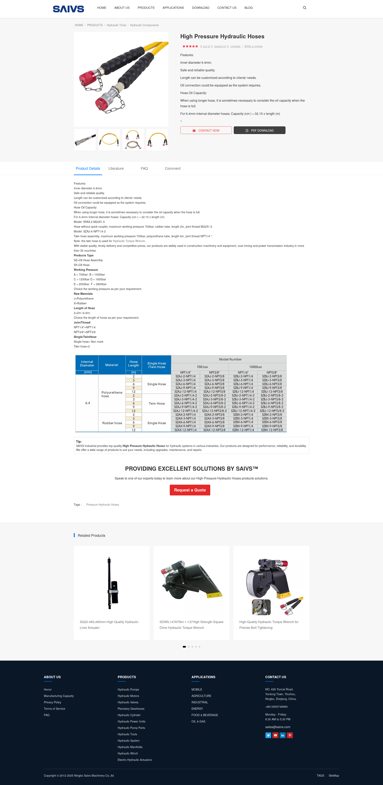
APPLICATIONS (173, 7)
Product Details (88, 168)
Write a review (254, 46)
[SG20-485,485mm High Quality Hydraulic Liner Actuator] (112, 584)
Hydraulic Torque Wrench (129, 241)
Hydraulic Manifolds (130, 747)
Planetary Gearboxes (131, 709)
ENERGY (197, 709)
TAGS (320, 775)
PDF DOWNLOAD (262, 130)
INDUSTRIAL (200, 702)
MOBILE (197, 689)
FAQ (144, 168)
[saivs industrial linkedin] (282, 736)
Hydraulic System (129, 740)
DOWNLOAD (200, 7)
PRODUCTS (146, 7)
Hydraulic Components (144, 25)
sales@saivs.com (277, 726)
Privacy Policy (52, 702)
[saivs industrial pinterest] (290, 736)
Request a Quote (190, 490)
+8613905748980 (276, 707)
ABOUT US (122, 7)
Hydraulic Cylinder (129, 715)
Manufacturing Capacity (59, 696)
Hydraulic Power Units (131, 721)
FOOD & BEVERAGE (205, 715)
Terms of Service (54, 709)
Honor (48, 689)
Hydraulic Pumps (128, 689)
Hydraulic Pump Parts (131, 728)
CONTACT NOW (208, 130)
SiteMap (334, 775)
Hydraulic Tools (116, 25)
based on (221, 46)
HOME (101, 7)
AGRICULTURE (201, 696)
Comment (173, 168)
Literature (116, 168)
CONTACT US (227, 7)
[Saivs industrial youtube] (275, 736)
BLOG (249, 7)
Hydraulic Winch (128, 753)
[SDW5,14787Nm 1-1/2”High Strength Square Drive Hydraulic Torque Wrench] (191, 584)
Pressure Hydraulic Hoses (102, 504)
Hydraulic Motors (128, 696)
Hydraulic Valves (128, 702)
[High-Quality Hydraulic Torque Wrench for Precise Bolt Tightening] (271, 584)
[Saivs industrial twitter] (268, 736)
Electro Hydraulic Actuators (135, 760)
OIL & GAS (198, 721)
